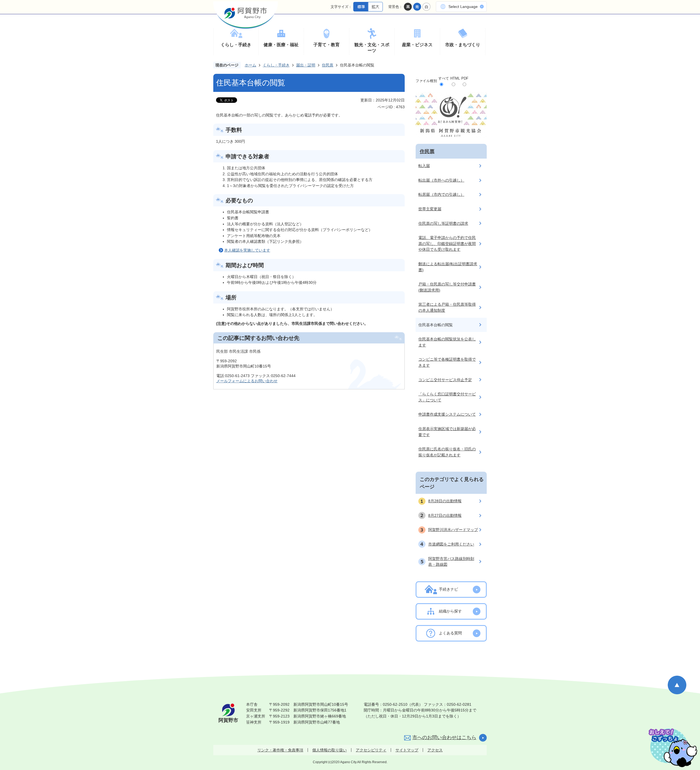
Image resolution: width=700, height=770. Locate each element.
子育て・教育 (326, 44)
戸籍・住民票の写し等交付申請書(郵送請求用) (447, 287)
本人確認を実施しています (247, 250)
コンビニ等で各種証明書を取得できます (447, 362)
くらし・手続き (236, 44)
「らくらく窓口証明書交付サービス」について (447, 397)
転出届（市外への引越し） (441, 180)
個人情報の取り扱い (329, 750)
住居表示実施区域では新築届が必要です (447, 432)
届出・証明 (305, 65)
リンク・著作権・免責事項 (280, 750)
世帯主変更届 (429, 209)
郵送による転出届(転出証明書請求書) (447, 267)
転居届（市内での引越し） (441, 194)
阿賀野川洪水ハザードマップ (453, 529)
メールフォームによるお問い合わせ (247, 381)
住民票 (327, 65)
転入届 (424, 166)
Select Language (463, 6)
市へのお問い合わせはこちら (444, 737)
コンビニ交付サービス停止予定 (445, 380)
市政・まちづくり (462, 44)
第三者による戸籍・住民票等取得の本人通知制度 (447, 307)
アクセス (435, 750)
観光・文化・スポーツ (371, 47)
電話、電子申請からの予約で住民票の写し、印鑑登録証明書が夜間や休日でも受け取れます (447, 243)
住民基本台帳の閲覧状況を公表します (447, 342)
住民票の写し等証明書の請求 (443, 223)
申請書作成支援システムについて (447, 414)
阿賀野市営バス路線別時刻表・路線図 (451, 561)
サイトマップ (406, 750)
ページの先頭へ (677, 685)
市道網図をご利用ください (451, 544)
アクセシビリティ (371, 750)
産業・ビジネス (417, 44)
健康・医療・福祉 (281, 44)
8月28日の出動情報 (445, 501)
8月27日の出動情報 (445, 515)
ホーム (250, 65)
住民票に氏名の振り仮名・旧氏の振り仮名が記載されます (447, 452)
